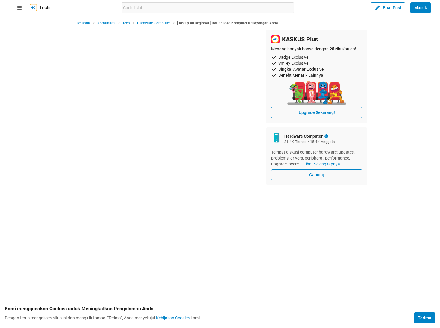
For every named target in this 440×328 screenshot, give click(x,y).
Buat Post (392, 7)
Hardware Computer (153, 23)
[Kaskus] (33, 7)
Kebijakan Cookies (173, 317)
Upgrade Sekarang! (317, 112)
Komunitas (106, 23)
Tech (126, 23)
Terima (424, 317)
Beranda (83, 23)
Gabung (316, 174)
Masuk (420, 7)
